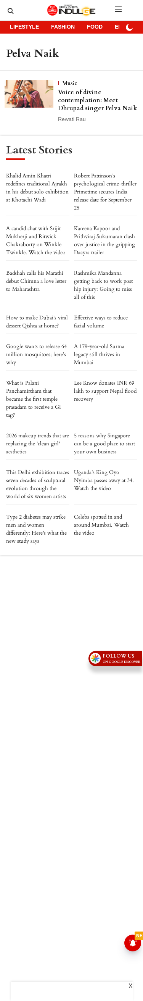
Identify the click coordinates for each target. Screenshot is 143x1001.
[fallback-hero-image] (31, 101)
